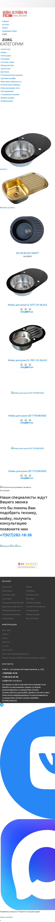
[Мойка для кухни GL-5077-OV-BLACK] (27, 282)
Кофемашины (8, 618)
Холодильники (32, 610)
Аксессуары (7, 591)
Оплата (5, 634)
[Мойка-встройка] (15, 13)
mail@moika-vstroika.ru (12, 681)
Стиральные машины (11, 614)
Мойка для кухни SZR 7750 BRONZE (27, 471)
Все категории (32, 618)
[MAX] (31, 310)
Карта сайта (7, 650)
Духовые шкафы (33, 603)
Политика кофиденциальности (15, 654)
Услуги (5, 638)
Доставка (6, 630)
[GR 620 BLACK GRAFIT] (27, 230)
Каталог (5, 24)
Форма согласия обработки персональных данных (24, 658)
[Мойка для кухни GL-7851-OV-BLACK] (27, 337)
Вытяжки (30, 599)
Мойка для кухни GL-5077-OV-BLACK (27, 305)
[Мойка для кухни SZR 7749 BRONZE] (27, 393)
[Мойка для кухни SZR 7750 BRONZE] (27, 448)
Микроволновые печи (11, 610)
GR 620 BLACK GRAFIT (27, 253)
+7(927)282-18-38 (17, 4)
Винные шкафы (32, 614)
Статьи (5, 646)
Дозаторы (7, 599)
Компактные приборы (35, 606)
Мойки (5, 28)
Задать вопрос (6, 917)
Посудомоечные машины (13, 603)
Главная (5, 21)
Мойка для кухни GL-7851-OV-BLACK (27, 360)
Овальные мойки (9, 31)
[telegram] (22, 310)
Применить (8, 129)
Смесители (6, 587)
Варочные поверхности (12, 606)
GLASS (3, 169)
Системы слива (8, 595)
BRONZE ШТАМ (6, 208)
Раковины (30, 591)
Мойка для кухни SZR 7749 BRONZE (27, 415)
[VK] (27, 310)
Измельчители (32, 595)
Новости (6, 642)
